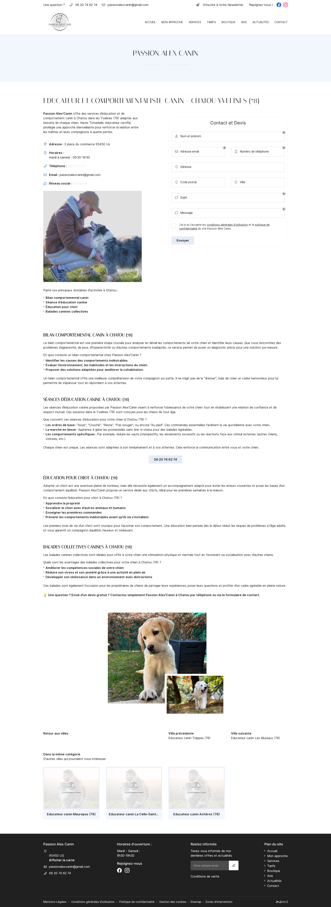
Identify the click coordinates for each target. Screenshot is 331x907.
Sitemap (195, 901)
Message (184, 213)
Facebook (80, 183)
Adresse (183, 167)
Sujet (181, 197)
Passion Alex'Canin (57, 113)
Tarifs (211, 22)
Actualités (260, 22)
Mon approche (172, 22)
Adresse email (187, 152)
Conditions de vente (205, 876)
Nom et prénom (188, 136)
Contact (281, 22)
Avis (244, 22)
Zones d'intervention (218, 901)
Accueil (150, 22)
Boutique (228, 22)
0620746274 (77, 166)
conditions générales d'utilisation (227, 224)
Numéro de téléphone (252, 152)
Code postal (186, 182)
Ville (240, 182)
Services (195, 22)
